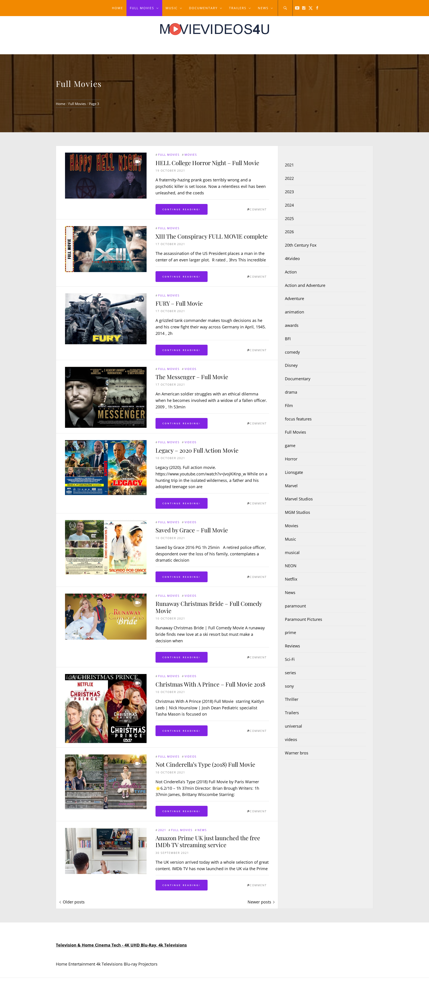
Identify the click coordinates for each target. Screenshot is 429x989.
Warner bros (296, 753)
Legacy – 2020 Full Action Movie (197, 450)
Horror (291, 459)
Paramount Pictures (303, 619)
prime (290, 632)
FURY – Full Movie (179, 303)
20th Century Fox (300, 245)
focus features (298, 419)
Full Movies (142, 8)
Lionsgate (294, 472)
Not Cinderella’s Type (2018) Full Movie (205, 764)
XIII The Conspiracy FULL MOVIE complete (212, 236)
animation (294, 312)
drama (291, 392)
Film (289, 405)
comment (258, 209)
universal (293, 726)
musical (292, 552)
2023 (289, 191)
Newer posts (259, 902)
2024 (289, 205)
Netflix (291, 579)
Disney (291, 365)
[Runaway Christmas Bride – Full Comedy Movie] (106, 616)
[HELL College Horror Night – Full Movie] (106, 175)
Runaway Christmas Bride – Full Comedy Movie (209, 607)
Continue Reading (180, 209)
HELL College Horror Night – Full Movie (207, 163)
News (263, 8)
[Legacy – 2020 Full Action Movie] (106, 467)
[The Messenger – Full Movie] (106, 397)
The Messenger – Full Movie (192, 377)
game (290, 445)
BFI (288, 338)
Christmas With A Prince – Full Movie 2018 (210, 684)
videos (191, 369)
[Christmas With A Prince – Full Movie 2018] (106, 708)
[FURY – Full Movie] (106, 318)
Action (291, 272)
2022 (289, 178)
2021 (162, 830)
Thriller (291, 699)
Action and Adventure (305, 285)
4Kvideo (292, 258)
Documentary (203, 8)
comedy (292, 352)
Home (117, 8)
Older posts (74, 902)
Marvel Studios (299, 499)
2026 (289, 231)
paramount (295, 606)
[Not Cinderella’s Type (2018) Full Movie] (106, 781)
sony (289, 686)
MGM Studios (297, 512)
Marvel (291, 485)
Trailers (237, 8)
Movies (191, 155)
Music (172, 8)
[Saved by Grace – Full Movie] (106, 547)
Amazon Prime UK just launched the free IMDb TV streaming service (208, 841)
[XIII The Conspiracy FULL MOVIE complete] (106, 249)
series (290, 672)
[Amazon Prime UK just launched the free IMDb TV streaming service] (106, 851)
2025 (289, 218)
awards (292, 325)
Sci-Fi (290, 659)
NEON (291, 565)
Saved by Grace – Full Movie (192, 530)
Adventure (294, 298)
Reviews (292, 646)
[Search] (285, 8)
